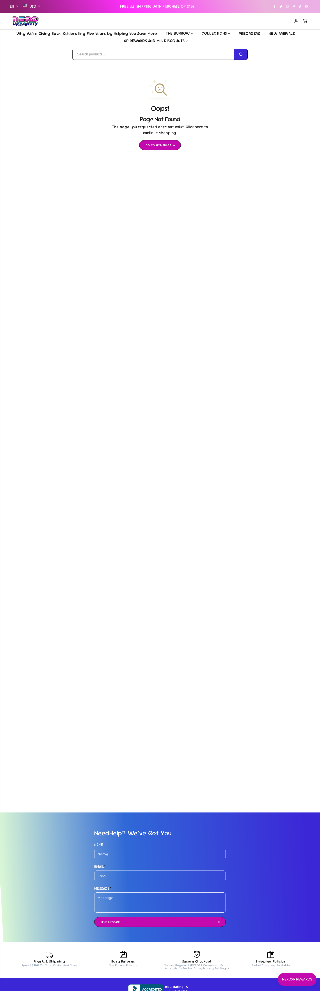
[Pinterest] (293, 6)
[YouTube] (306, 6)
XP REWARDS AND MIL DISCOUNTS (155, 40)
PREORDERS (249, 33)
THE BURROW (178, 33)
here (199, 126)
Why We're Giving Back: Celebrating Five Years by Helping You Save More (86, 33)
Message (102, 888)
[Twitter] (281, 6)
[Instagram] (287, 6)
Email (100, 866)
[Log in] (296, 21)
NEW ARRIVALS (282, 33)
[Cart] (305, 21)
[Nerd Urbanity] (25, 21)
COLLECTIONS (214, 33)
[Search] (240, 54)
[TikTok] (300, 6)
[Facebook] (274, 6)
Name (98, 844)
